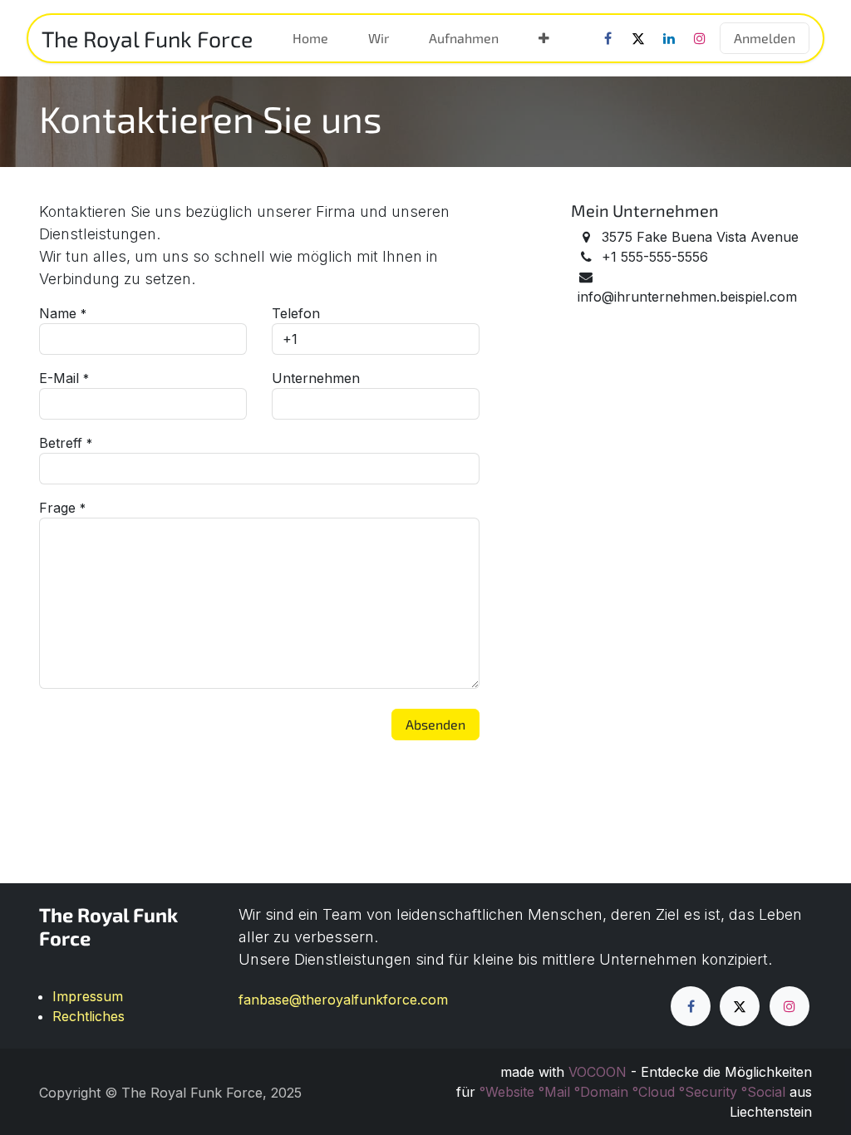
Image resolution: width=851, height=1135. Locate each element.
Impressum (87, 996)
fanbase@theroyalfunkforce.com (343, 999)
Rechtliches (88, 1016)
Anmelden (764, 38)
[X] (638, 38)
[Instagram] (699, 38)
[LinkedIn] (669, 38)
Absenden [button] (435, 724)
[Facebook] (607, 38)
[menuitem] (310, 38)
